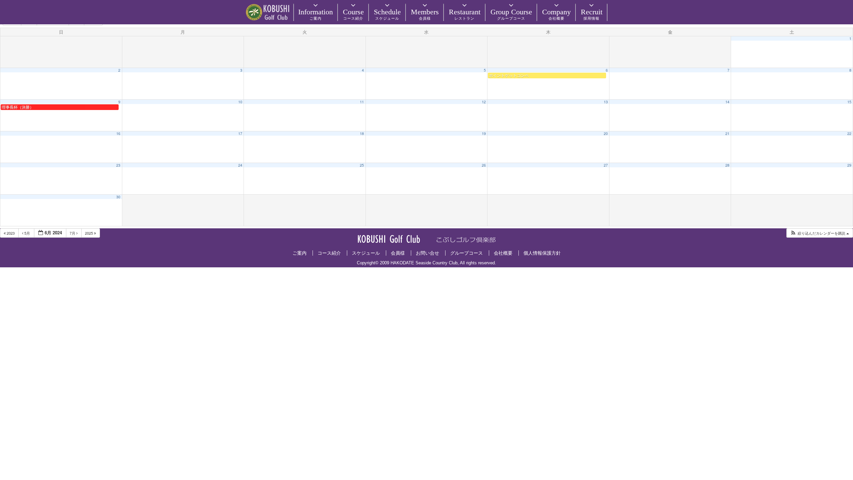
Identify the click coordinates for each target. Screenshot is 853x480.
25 (362, 165)
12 (484, 101)
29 (849, 165)
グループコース (466, 253)
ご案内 (300, 253)
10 (240, 101)
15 (849, 101)
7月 (73, 233)
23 (118, 165)
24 (240, 165)
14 (727, 101)
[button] (819, 233)
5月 (27, 233)
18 (362, 133)
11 (362, 101)
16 (118, 133)
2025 (89, 233)
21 (727, 133)
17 (240, 133)
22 (849, 133)
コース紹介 (329, 253)
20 (606, 133)
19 (484, 133)
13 (606, 101)
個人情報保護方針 (542, 253)
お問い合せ (427, 253)
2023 (11, 233)
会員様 (398, 253)
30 (118, 196)
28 (727, 165)
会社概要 (503, 253)
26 (484, 165)
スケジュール (366, 253)
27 (606, 165)
